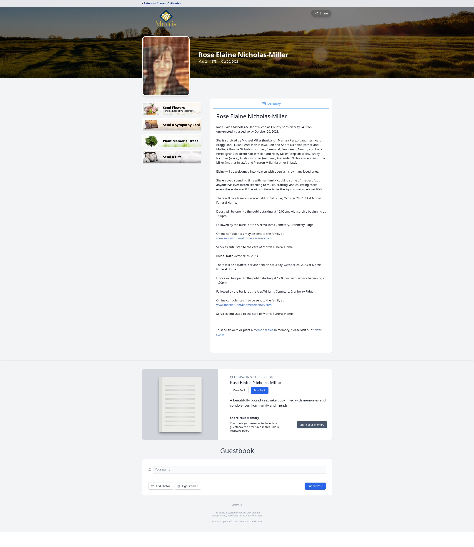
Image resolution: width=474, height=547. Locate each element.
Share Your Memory (312, 424)
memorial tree (263, 330)
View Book (239, 390)
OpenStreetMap (241, 521)
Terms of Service (247, 515)
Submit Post (315, 486)
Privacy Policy (226, 515)
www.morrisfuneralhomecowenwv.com (244, 238)
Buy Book (259, 390)
